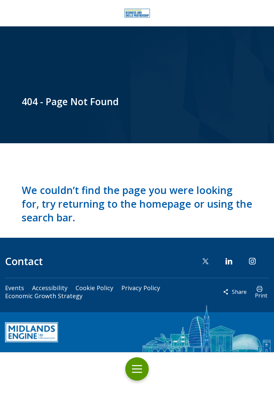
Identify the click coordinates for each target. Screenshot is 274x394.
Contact (24, 261)
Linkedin (229, 261)
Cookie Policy (94, 288)
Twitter (205, 261)
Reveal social (226, 291)
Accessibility (49, 288)
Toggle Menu (137, 369)
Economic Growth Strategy (44, 296)
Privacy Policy (140, 288)
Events (14, 288)
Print (261, 295)
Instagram (252, 261)
